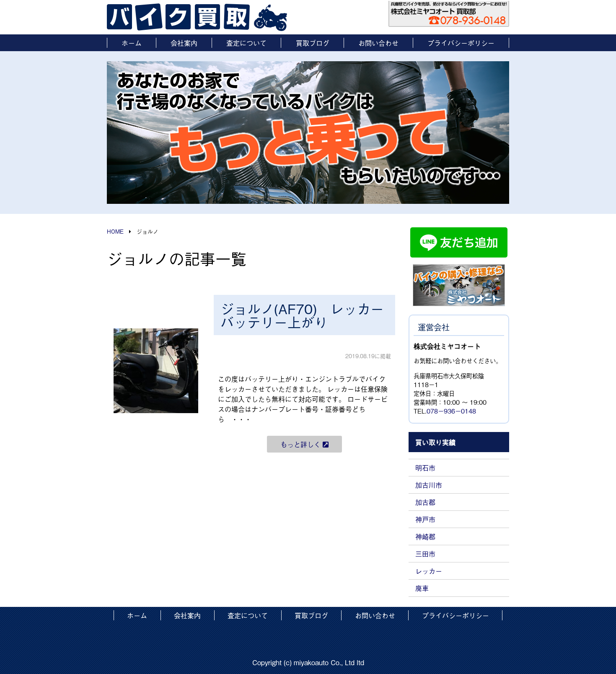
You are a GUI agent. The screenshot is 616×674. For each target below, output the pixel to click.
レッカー (428, 571)
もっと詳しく (301, 444)
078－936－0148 (451, 410)
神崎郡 (425, 536)
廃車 (422, 588)
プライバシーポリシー (460, 43)
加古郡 (425, 502)
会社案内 (184, 43)
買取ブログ (312, 43)
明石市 (425, 468)
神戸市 (425, 519)
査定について (246, 43)
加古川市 (428, 485)
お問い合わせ (378, 43)
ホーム (132, 43)
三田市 (425, 554)
